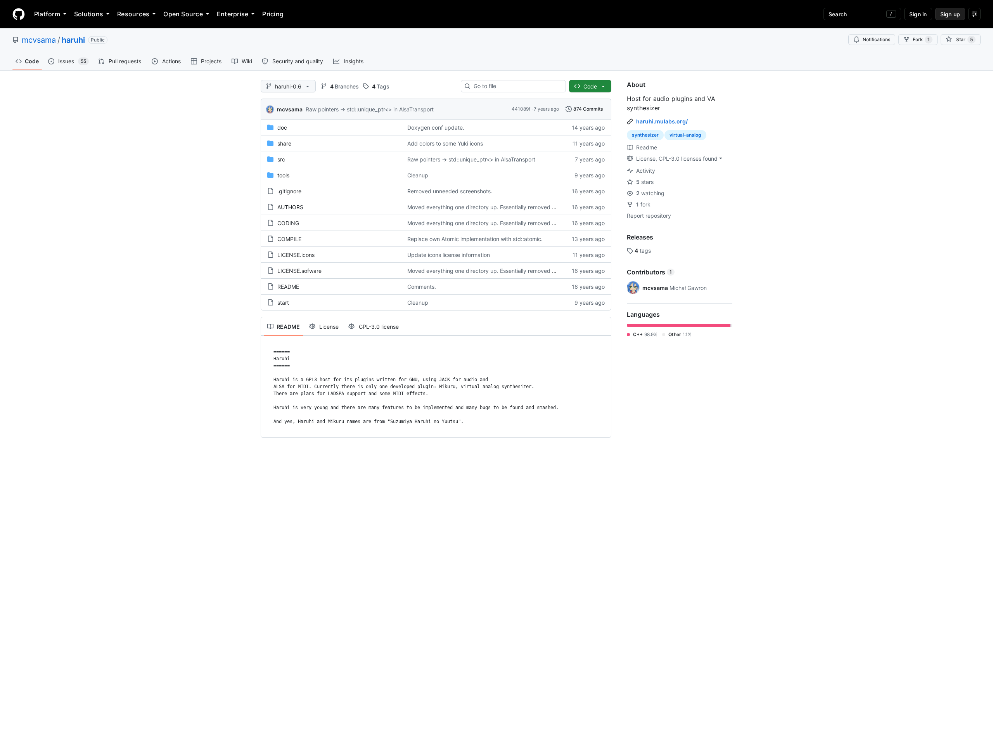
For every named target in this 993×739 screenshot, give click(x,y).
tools (283, 175)
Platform (47, 14)
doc (282, 127)
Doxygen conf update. (435, 127)
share (284, 143)
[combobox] (516, 86)
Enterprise (232, 14)
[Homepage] (18, 14)
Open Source (183, 14)
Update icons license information (448, 255)
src (281, 159)
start (283, 302)
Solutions (88, 14)
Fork (921, 39)
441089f (521, 109)
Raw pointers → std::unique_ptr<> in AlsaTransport (370, 109)
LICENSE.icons (296, 255)
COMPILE (289, 239)
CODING (288, 223)
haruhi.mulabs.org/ (662, 121)
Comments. (421, 286)
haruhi (73, 40)
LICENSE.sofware (299, 270)
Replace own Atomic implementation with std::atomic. (475, 239)
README (288, 286)
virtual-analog (685, 135)
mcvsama (39, 40)
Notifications (876, 39)
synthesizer (645, 135)
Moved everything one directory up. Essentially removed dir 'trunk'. (492, 207)
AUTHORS (290, 207)
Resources (133, 14)
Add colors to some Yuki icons (445, 143)
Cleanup (417, 175)
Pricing (273, 14)
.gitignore (289, 191)
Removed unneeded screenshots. (449, 191)
